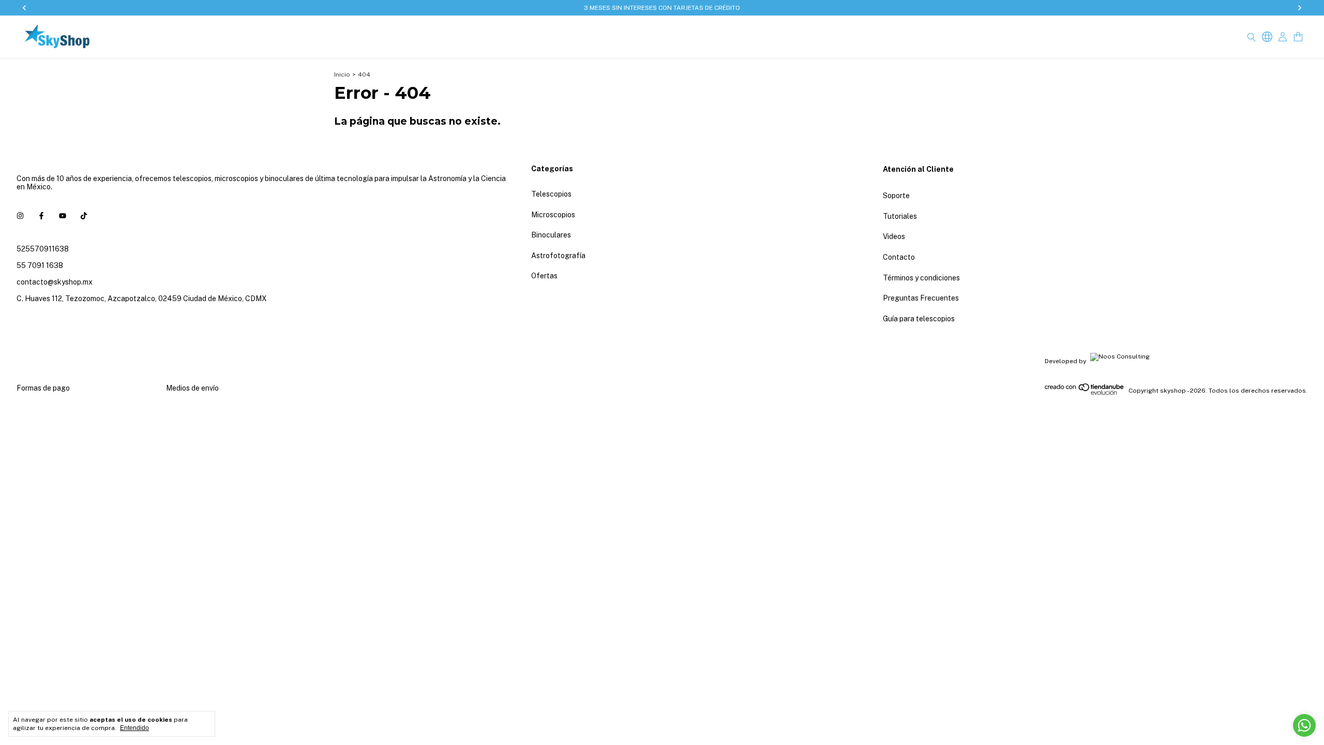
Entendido (134, 728)
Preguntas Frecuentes (921, 298)
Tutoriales (900, 216)
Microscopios (553, 215)
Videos (894, 236)
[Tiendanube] (1085, 393)
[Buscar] (1251, 37)
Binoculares (551, 235)
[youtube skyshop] (62, 216)
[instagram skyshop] (20, 216)
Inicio (342, 74)
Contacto (899, 257)
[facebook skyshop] (41, 216)
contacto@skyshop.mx (55, 282)
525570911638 (43, 249)
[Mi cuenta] (1282, 37)
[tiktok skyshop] (83, 216)
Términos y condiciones (921, 278)
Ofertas (544, 276)
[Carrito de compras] (1298, 37)
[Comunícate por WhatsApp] (1304, 725)
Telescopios (551, 194)
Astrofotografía (558, 255)
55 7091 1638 (40, 265)
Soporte (896, 195)
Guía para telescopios (919, 319)
